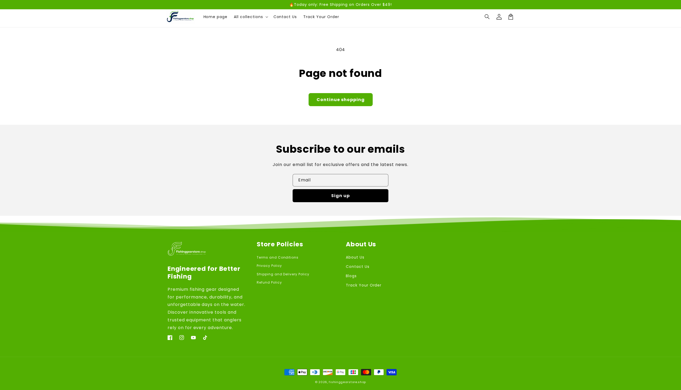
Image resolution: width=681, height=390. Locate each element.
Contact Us (357, 266)
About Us (355, 257)
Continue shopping (341, 100)
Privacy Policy (269, 265)
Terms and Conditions (277, 257)
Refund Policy (269, 282)
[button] (487, 17)
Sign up (340, 196)
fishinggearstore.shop (347, 382)
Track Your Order (363, 285)
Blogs (351, 276)
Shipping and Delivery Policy (283, 274)
